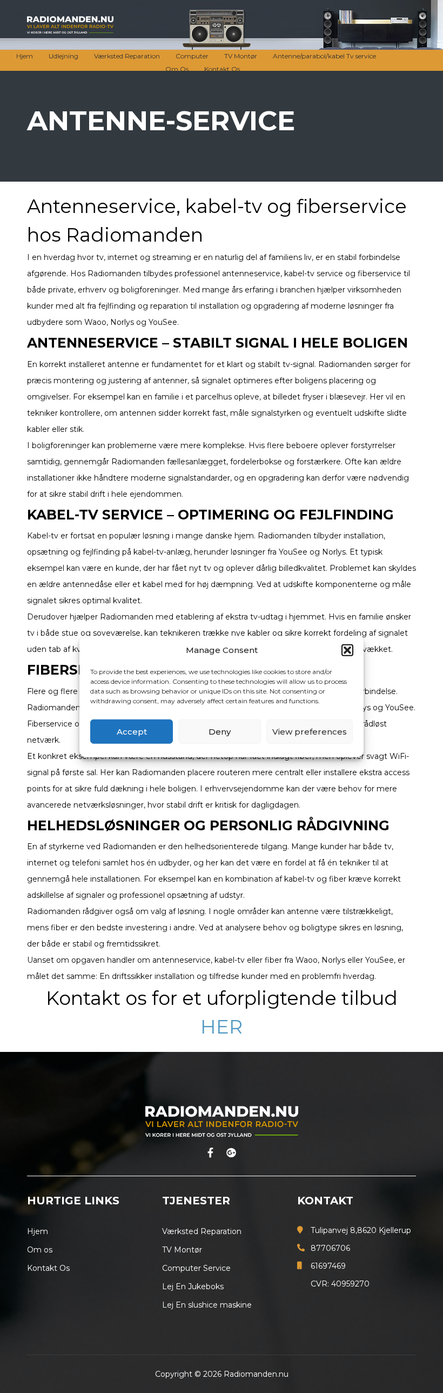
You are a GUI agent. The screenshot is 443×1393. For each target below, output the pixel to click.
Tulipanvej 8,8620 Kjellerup (361, 1230)
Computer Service (196, 1268)
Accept (132, 731)
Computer (192, 56)
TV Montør (240, 56)
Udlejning (63, 56)
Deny (220, 731)
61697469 (328, 1266)
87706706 (330, 1248)
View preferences (309, 731)
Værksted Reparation (127, 56)
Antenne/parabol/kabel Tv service (324, 56)
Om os (39, 1250)
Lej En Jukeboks (193, 1286)
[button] (347, 650)
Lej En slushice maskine (207, 1305)
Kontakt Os (222, 69)
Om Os (177, 69)
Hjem (24, 56)
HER (221, 1026)
